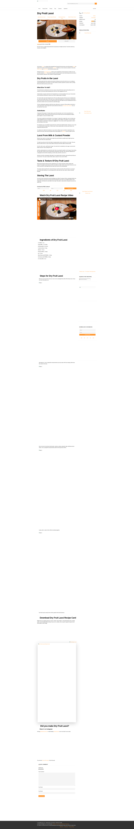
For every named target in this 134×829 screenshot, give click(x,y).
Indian (94, 15)
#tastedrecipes (56, 731)
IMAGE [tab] (47, 41)
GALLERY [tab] (67, 41)
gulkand (63, 131)
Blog (55, 8)
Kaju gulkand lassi (47, 71)
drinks (74, 66)
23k (44, 190)
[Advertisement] (56, 57)
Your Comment (41, 771)
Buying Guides (45, 8)
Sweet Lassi (39, 69)
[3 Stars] (39, 44)
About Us (61, 826)
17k (57, 190)
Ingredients (65, 8)
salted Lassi (46, 69)
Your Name (40, 787)
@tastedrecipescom (44, 731)
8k (50, 190)
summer (54, 67)
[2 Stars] (38, 44)
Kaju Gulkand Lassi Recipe (87, 191)
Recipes (47, 760)
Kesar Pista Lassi (87, 111)
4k (64, 190)
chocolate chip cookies (67, 105)
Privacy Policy (71, 826)
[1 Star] (37, 44)
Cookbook (60, 8)
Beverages (93, 17)
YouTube (94, 8)
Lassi (43, 66)
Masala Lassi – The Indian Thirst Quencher (87, 271)
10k (71, 190)
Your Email (40, 791)
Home (43, 760)
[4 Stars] (40, 44)
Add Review (40, 767)
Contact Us (66, 826)
